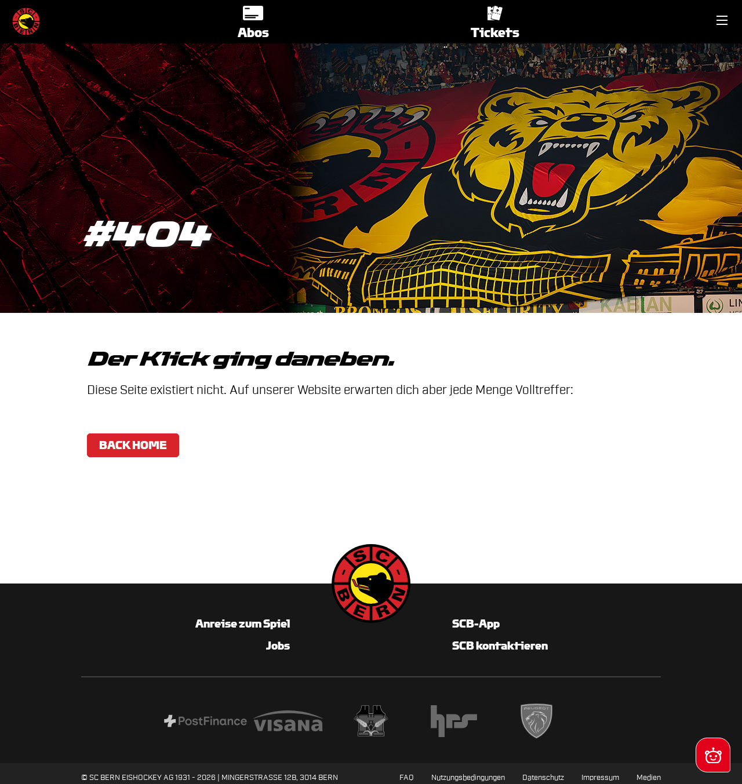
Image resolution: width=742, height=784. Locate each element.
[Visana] (288, 722)
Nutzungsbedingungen (468, 777)
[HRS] (453, 723)
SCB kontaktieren (500, 645)
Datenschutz (543, 777)
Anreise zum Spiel (242, 623)
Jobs (278, 645)
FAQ (406, 777)
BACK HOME (133, 445)
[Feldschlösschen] (371, 722)
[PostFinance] (205, 722)
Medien (648, 777)
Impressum (600, 777)
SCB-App (476, 623)
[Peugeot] (536, 722)
